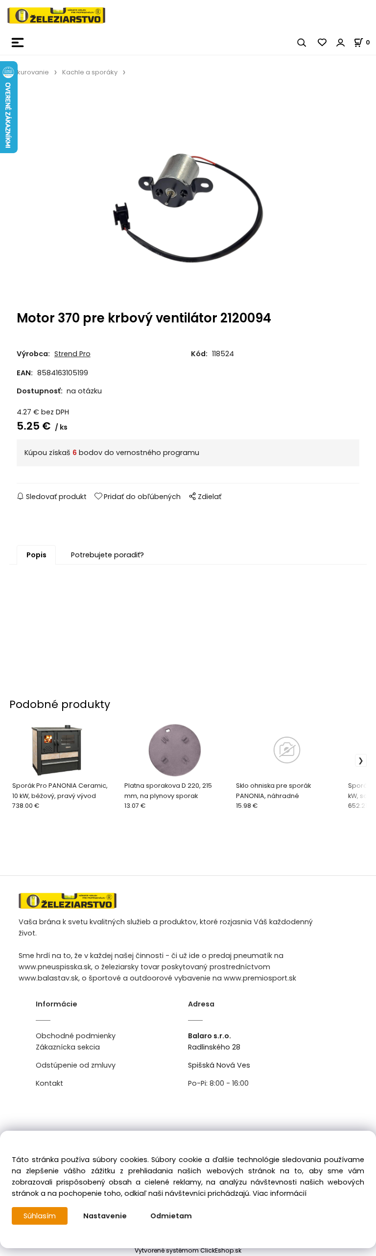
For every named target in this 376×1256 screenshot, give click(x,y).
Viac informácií (279, 1193)
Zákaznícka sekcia (68, 1047)
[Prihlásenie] (341, 42)
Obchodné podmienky (76, 1036)
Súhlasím (40, 1216)
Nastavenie (105, 1216)
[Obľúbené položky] (322, 42)
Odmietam (171, 1216)
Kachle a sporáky (90, 72)
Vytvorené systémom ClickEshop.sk (188, 1250)
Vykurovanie (29, 72)
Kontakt (49, 1083)
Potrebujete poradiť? (107, 555)
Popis (36, 555)
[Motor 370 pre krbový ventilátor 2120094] (188, 197)
